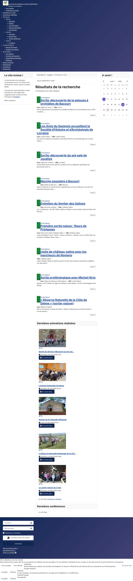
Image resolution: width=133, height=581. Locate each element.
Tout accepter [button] (6, 565)
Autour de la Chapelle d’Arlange (53, 420)
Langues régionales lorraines (51, 386)
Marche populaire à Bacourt (59, 181)
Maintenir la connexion (13, 533)
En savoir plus (127, 565)
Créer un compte (9, 553)
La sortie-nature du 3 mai (50, 488)
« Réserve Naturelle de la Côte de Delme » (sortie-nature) (63, 301)
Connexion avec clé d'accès (20, 538)
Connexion (18, 544)
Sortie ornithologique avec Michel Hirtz (68, 277)
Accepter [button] (4, 572)
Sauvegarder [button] (21, 577)
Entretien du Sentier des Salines (62, 203)
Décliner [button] (13, 572)
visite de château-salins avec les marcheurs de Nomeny (63, 253)
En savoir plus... (47, 358)
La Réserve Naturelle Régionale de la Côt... (57, 454)
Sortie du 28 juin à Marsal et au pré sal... (56, 352)
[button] (15, 6)
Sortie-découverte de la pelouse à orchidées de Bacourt (64, 101)
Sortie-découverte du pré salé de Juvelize (63, 157)
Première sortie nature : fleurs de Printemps (63, 227)
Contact (17, 97)
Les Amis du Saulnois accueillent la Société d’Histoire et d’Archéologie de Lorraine (65, 129)
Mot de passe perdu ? (10, 548)
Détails (92, 115)
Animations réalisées (54, 499)
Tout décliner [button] (18, 565)
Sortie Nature (45, 97)
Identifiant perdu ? (9, 550)
